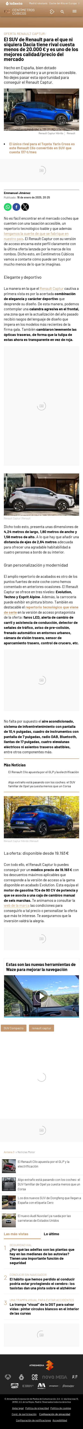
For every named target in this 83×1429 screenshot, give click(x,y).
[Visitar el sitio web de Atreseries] (75, 1377)
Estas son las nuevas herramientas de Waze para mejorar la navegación (41, 967)
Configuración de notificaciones (33, 1420)
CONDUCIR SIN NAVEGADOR (28, 1274)
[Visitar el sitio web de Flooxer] (68, 1386)
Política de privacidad (37, 1408)
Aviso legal (18, 1408)
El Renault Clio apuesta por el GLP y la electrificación (43, 772)
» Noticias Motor (25, 1152)
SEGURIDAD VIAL (21, 1245)
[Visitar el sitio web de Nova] (48, 1377)
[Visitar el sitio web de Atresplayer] (55, 1386)
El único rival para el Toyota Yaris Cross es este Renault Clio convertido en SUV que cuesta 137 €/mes (42, 148)
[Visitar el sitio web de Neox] (35, 1377)
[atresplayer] (52, 11)
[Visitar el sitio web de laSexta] (21, 1377)
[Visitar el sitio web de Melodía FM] (41, 1386)
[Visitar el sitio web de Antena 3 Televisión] (8, 1377)
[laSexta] (14, 3)
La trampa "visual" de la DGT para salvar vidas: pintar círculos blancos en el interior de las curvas (44, 1308)
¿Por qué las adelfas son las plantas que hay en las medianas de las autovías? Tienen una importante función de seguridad (42, 1256)
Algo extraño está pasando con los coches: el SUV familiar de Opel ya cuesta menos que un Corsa (41, 784)
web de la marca (17, 905)
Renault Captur (52, 288)
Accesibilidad (60, 1420)
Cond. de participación (24, 1414)
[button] (62, 11)
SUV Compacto (14, 1028)
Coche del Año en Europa (63, 3)
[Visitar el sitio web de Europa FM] (28, 1386)
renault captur (41, 1028)
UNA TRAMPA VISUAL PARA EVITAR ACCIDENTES (42, 1300)
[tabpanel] (41, 1279)
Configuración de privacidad (54, 1414)
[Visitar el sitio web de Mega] (61, 1377)
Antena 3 (9, 1152)
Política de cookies (60, 1408)
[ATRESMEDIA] (41, 1365)
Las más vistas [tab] (16, 1234)
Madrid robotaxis (38, 3)
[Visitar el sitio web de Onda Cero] (14, 1386)
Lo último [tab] (51, 1234)
